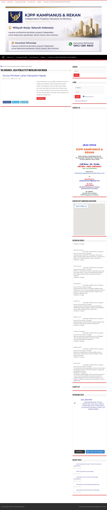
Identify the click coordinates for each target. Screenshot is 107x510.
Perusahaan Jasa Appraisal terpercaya (87, 484)
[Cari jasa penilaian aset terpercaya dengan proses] (89, 426)
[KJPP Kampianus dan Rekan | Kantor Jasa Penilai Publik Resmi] (53, 29)
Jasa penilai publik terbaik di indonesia (87, 490)
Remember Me (89, 96)
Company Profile (20, 2)
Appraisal (15, 78)
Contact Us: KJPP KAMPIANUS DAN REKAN (56, 2)
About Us (10, 2)
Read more (77, 380)
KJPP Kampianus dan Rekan (85, 471)
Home (3, 2)
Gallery (39, 2)
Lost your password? (81, 101)
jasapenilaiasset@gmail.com (89, 180)
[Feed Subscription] (70, 71)
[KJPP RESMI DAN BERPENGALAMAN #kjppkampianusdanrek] (89, 444)
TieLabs (103, 506)
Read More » (41, 98)
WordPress (89, 506)
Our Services (31, 2)
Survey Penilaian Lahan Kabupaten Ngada (24, 75)
